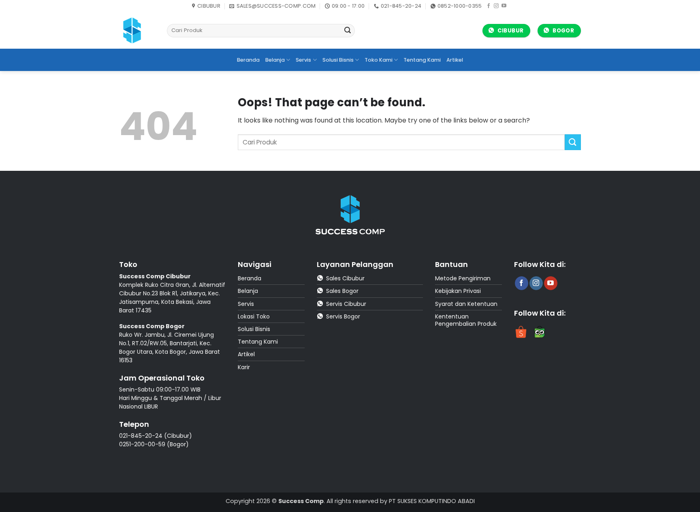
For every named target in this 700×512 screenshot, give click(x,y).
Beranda (248, 59)
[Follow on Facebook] (488, 6)
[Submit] (347, 31)
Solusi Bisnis (338, 59)
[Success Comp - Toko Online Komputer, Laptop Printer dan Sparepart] (137, 30)
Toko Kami (379, 59)
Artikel (454, 59)
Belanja (275, 59)
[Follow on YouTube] (504, 6)
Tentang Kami (422, 59)
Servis (303, 59)
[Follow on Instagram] (496, 6)
